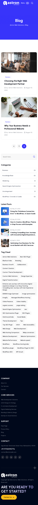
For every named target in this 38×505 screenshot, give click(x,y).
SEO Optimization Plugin (11, 313)
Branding (18, 260)
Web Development (20, 328)
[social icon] (2, 457)
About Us (4, 383)
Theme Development (10, 321)
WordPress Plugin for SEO (25, 348)
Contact (3, 389)
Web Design (6, 328)
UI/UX (18, 325)
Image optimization (28, 294)
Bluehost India (7, 260)
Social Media (21, 317)
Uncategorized (7, 191)
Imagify (5, 297)
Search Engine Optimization (11, 186)
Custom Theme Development (12, 272)
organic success (8, 305)
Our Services (5, 386)
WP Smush (19, 352)
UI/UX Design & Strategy (8, 403)
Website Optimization (28, 336)
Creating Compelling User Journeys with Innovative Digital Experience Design (23, 235)
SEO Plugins (26, 313)
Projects (3, 435)
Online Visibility (21, 301)
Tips (21, 321)
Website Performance (10, 340)
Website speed (25, 340)
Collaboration (21, 264)
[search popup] (32, 3)
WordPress (6, 344)
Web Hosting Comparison (11, 332)
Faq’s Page (4, 426)
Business (7, 77)
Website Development (10, 336)
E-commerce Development (9, 406)
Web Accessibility (28, 325)
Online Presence (8, 301)
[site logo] (11, 3)
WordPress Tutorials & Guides (12, 196)
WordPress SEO (8, 352)
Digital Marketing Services (8, 409)
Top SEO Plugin (8, 325)
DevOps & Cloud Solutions (9, 416)
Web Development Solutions (9, 399)
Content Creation (8, 268)
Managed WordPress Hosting (20, 297)
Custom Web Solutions (10, 276)
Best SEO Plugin (25, 257)
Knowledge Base (7, 175)
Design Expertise (26, 276)
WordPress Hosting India (21, 344)
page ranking (21, 305)
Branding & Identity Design (9, 412)
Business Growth (8, 264)
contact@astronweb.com (8, 452)
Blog (2, 432)
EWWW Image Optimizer (11, 294)
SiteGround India (8, 317)
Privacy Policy (5, 429)
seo (25, 309)
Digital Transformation (10, 280)
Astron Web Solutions (16, 88)
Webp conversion (28, 332)
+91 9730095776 (8, 449)
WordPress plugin (8, 348)
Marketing (5, 181)
